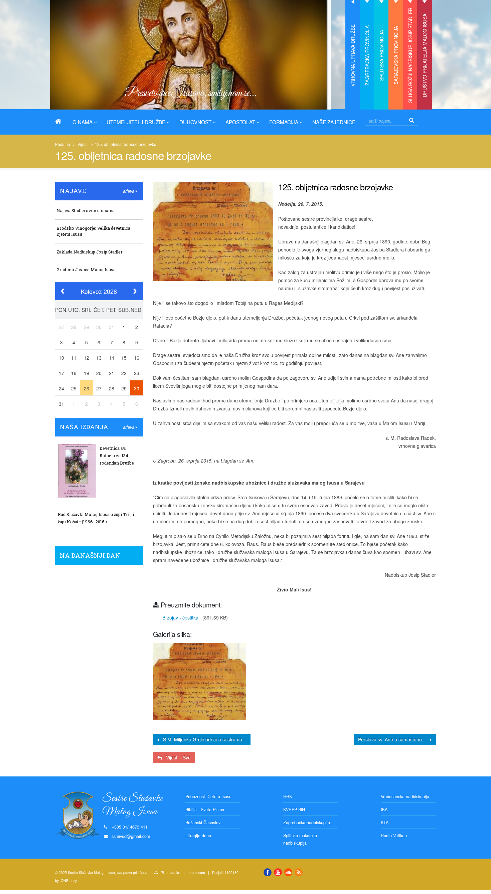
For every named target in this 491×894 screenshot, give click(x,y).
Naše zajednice (333, 122)
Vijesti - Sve (176, 757)
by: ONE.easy (66, 880)
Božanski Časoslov (202, 823)
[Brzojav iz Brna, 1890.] (199, 681)
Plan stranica (171, 872)
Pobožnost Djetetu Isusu (208, 796)
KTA (384, 823)
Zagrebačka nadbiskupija (306, 823)
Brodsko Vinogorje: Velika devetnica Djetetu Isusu (93, 231)
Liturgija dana (198, 836)
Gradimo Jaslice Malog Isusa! (86, 269)
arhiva (129, 191)
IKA (384, 810)
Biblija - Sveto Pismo (204, 810)
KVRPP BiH (294, 810)
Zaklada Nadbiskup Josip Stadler (89, 251)
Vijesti (83, 144)
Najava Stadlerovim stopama (85, 210)
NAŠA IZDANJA (84, 427)
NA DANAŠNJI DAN (90, 555)
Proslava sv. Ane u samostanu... (394, 739)
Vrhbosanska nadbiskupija (405, 796)
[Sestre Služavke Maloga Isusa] (60, 121)
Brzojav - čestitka (179, 617)
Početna (62, 144)
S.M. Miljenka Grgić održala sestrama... (202, 739)
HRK (287, 796)
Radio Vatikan (394, 836)
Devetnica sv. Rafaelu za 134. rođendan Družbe (117, 455)
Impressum (196, 872)
